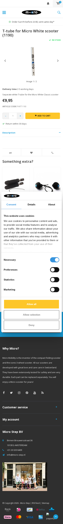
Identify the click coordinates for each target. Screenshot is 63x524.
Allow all (31, 304)
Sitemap (45, 503)
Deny (31, 325)
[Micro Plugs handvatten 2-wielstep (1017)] (47, 185)
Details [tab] (32, 204)
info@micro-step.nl (16, 454)
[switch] (54, 269)
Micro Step (25, 503)
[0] (58, 3)
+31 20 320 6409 (14, 450)
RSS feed (36, 503)
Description (8, 132)
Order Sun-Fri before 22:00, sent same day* (33, 21)
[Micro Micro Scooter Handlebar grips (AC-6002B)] (15, 185)
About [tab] (51, 204)
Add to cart (43, 115)
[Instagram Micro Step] (19, 392)
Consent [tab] (11, 204)
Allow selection (31, 314)
